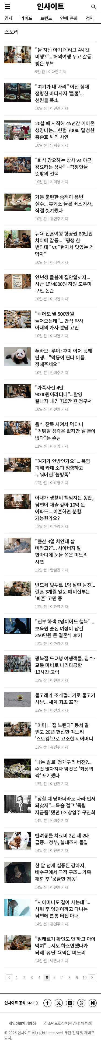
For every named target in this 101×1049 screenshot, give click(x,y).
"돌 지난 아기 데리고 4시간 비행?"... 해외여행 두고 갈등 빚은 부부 (63, 56)
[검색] (93, 6)
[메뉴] (7, 6)
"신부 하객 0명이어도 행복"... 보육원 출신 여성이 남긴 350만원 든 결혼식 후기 (64, 628)
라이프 (26, 18)
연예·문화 (69, 18)
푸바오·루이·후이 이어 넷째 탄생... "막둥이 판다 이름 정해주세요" (63, 357)
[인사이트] (50, 6)
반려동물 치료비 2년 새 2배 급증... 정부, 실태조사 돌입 (62, 838)
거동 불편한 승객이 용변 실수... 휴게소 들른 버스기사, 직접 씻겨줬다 (63, 204)
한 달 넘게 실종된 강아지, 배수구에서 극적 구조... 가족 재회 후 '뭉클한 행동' (63, 872)
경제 (8, 18)
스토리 (11, 31)
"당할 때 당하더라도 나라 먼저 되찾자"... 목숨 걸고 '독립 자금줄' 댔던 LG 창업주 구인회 (65, 805)
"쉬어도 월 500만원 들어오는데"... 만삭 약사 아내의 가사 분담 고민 (59, 320)
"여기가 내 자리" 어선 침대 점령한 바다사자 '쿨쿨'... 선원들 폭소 (62, 93)
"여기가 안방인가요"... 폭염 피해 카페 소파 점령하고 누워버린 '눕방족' (62, 468)
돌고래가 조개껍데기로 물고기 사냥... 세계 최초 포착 (65, 698)
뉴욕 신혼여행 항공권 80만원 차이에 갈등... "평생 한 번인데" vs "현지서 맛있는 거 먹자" (64, 243)
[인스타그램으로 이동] (70, 1003)
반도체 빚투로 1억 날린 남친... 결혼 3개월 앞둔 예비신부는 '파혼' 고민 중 (65, 591)
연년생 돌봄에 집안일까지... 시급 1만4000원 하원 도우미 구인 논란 (63, 284)
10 (84, 977)
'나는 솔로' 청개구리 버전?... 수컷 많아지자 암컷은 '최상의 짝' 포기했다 (64, 769)
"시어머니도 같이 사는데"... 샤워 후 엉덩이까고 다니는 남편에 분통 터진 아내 (62, 909)
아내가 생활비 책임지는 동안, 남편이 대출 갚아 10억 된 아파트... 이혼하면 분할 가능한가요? (64, 507)
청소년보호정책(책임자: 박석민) (68, 1023)
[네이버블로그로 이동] (93, 1003)
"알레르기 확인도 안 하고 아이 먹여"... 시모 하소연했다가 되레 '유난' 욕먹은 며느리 (65, 945)
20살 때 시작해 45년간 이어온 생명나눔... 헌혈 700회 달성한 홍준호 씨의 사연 (65, 130)
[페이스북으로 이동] (47, 1003)
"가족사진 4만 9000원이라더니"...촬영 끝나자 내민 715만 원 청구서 (63, 394)
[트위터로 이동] (59, 1003)
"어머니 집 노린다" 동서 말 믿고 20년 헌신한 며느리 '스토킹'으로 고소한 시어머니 (64, 732)
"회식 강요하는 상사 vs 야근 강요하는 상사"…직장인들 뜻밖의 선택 (63, 167)
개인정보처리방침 (22, 1023)
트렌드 (46, 18)
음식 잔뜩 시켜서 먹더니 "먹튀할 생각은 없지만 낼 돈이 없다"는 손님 (65, 431)
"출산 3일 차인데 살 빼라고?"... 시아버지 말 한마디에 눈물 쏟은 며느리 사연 (61, 551)
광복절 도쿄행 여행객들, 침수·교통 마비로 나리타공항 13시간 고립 (65, 665)
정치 (90, 18)
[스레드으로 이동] (81, 1003)
